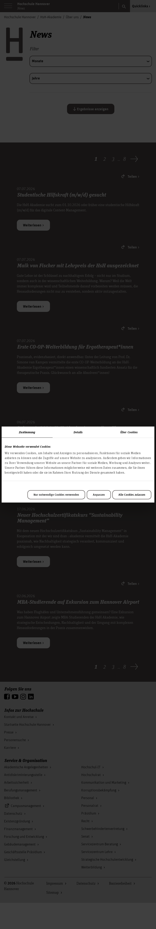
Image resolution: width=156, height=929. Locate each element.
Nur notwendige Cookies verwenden (56, 494)
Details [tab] (78, 432)
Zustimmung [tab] (27, 432)
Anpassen (99, 494)
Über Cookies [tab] (129, 432)
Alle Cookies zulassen (131, 494)
